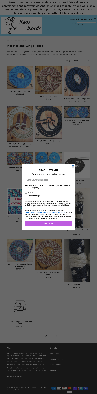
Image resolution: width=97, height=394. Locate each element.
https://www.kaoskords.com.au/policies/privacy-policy (45, 212)
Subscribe (48, 224)
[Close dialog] (73, 166)
